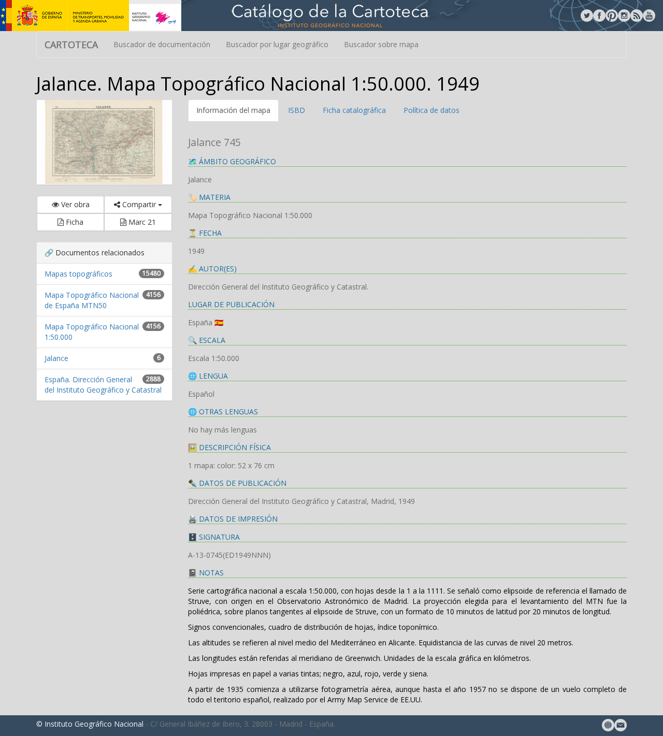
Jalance (56, 358)
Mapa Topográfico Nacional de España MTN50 (92, 300)
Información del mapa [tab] (233, 110)
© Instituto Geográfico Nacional (89, 724)
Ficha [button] (73, 222)
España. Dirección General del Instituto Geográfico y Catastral (103, 384)
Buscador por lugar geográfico (277, 44)
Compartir (139, 204)
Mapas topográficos (78, 274)
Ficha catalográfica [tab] (354, 110)
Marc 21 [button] (141, 222)
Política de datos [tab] (431, 110)
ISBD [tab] (296, 110)
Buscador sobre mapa (381, 44)
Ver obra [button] (74, 204)
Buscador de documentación (161, 44)
